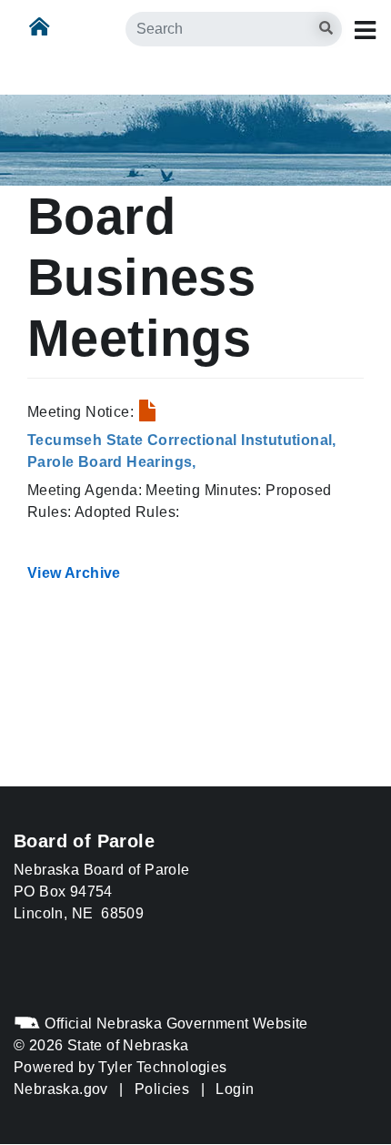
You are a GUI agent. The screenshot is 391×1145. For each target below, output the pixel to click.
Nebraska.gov (61, 1089)
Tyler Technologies (162, 1067)
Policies (162, 1089)
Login (235, 1089)
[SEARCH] (355, 19)
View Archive (74, 573)
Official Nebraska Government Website (174, 1023)
